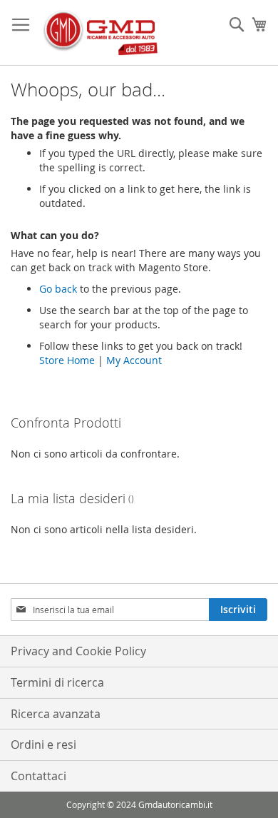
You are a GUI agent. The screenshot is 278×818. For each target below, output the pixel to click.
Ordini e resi (43, 744)
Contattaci (38, 776)
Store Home (67, 360)
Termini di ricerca (57, 682)
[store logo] (99, 33)
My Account (134, 360)
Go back (58, 289)
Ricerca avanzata (56, 714)
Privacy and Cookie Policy (78, 651)
